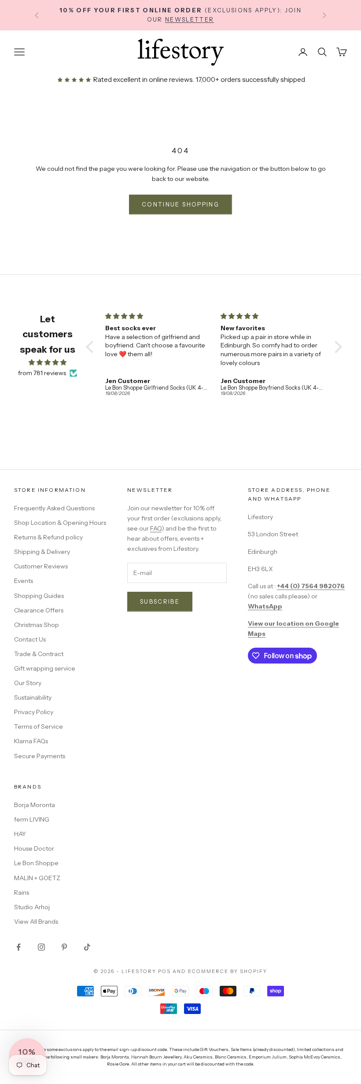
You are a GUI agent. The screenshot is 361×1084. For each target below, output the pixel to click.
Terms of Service (38, 726)
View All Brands (36, 921)
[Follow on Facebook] (18, 947)
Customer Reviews (41, 566)
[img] (47, 362)
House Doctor (34, 848)
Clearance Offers (38, 610)
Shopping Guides (39, 596)
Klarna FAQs (31, 741)
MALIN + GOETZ (37, 878)
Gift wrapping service (44, 668)
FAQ (156, 528)
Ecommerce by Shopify (227, 971)
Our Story (27, 683)
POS (164, 971)
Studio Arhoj (32, 907)
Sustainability (33, 697)
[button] (92, 346)
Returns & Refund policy (48, 537)
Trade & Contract (38, 654)
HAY (20, 834)
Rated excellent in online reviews (142, 79)
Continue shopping (180, 204)
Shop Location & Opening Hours (60, 523)
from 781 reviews (42, 373)
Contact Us (30, 639)
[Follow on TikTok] (87, 947)
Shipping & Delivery (42, 552)
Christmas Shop (36, 625)
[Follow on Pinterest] (64, 947)
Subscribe (160, 601)
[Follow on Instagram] (41, 947)
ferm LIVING (31, 819)
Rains (21, 892)
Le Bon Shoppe (36, 863)
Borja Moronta (34, 805)
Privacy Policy (33, 712)
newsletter (189, 18)
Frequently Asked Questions (54, 508)
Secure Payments (39, 756)
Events (23, 581)
